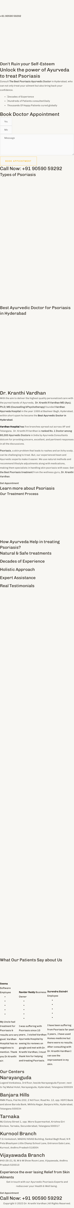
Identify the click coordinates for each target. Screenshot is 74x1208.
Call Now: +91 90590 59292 (31, 168)
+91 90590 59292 (10, 16)
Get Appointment (9, 483)
